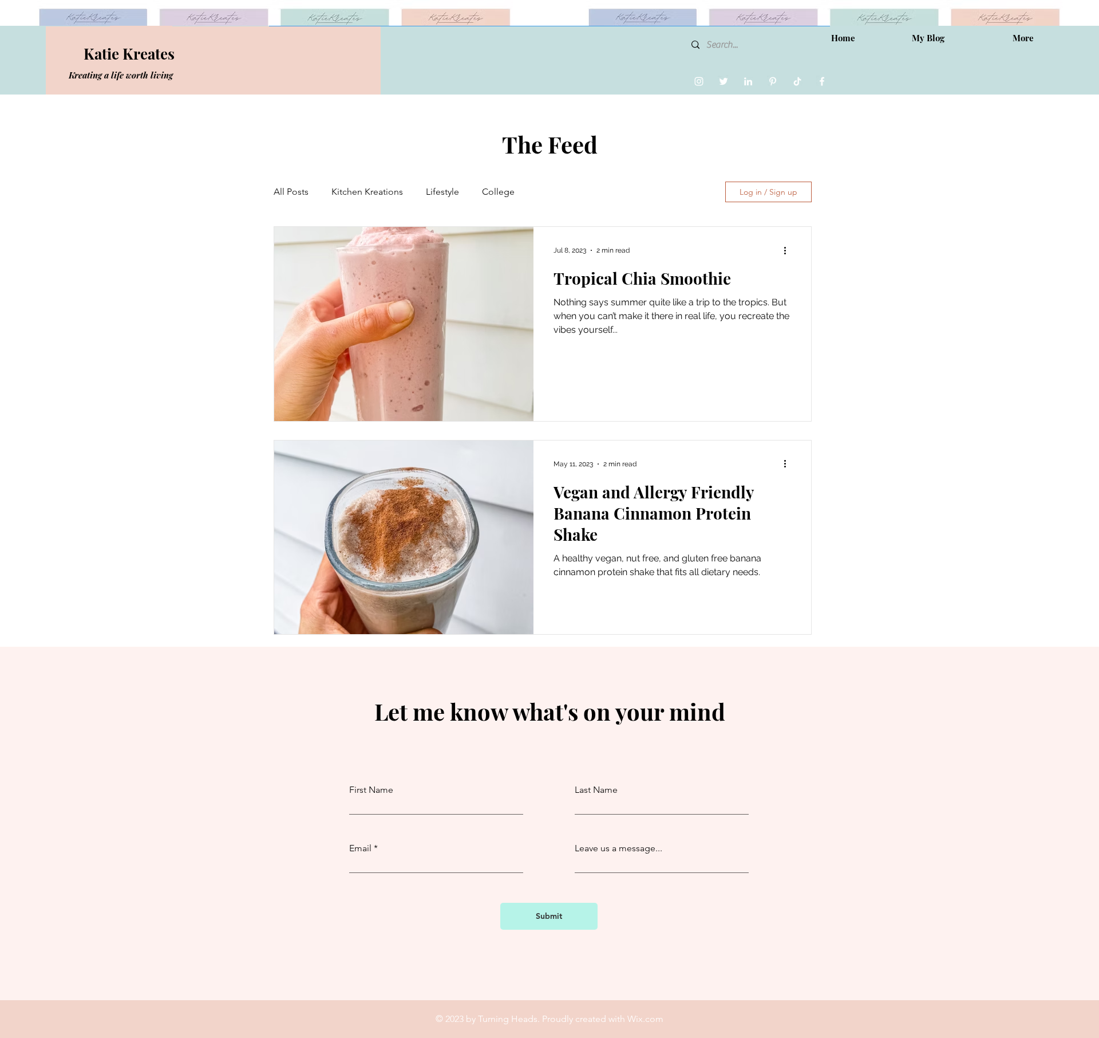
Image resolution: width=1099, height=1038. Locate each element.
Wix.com (645, 1018)
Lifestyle (442, 191)
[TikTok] (797, 81)
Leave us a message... (618, 848)
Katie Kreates (129, 54)
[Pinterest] (772, 81)
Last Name (596, 790)
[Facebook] (822, 81)
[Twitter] (723, 81)
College (498, 191)
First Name (371, 790)
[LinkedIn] (748, 81)
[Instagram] (699, 81)
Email (360, 848)
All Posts (291, 191)
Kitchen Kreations (367, 191)
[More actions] (789, 250)
